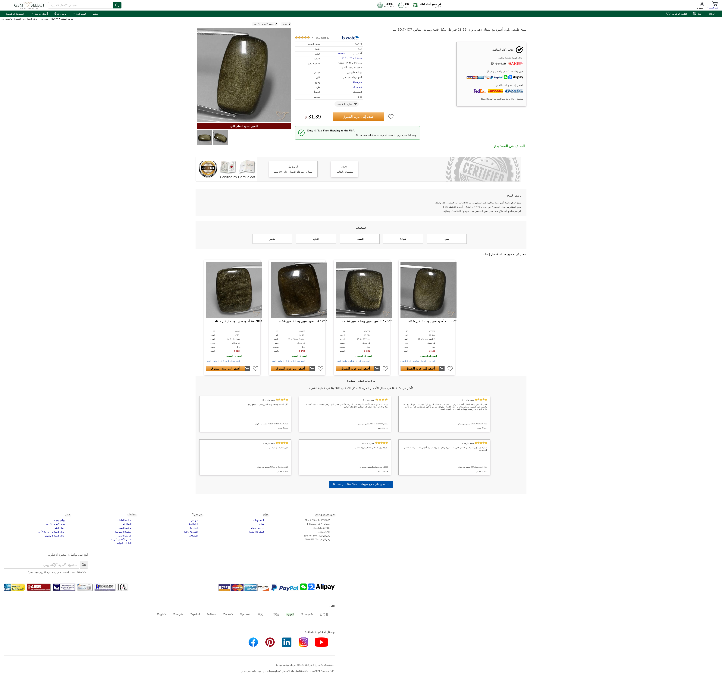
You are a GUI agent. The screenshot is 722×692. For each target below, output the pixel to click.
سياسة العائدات (124, 520)
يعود (446, 238)
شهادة (403, 238)
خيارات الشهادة (344, 104)
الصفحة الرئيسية (15, 13)
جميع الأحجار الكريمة (55, 524)
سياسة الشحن (124, 528)
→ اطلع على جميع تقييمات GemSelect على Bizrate (361, 484)
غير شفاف (357, 82)
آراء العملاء (192, 524)
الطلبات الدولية (124, 543)
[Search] (117, 5)
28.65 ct (342, 53)
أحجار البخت (59, 528)
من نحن (194, 520)
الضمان (360, 238)
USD (711, 13)
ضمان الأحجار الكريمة (121, 539)
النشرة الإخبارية (256, 531)
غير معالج (357, 87)
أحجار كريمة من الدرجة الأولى (51, 531)
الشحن (272, 238)
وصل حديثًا (60, 13)
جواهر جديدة (59, 520)
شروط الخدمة (124, 535)
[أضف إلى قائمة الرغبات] (391, 116)
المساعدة (79, 13)
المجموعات (258, 520)
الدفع (316, 238)
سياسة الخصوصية (123, 531)
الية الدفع (127, 524)
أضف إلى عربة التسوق (358, 116)
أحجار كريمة (39, 13)
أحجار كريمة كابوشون (55, 535)
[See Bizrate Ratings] (350, 37)
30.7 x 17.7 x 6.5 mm (352, 58)
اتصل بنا (194, 528)
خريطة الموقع (257, 528)
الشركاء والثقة (191, 531)
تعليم (95, 13)
